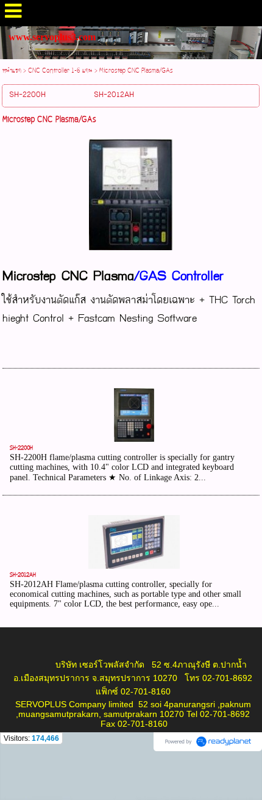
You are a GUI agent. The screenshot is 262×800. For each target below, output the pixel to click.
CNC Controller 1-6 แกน (60, 70)
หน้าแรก (11, 70)
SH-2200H (21, 448)
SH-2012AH (23, 575)
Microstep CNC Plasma (68, 275)
